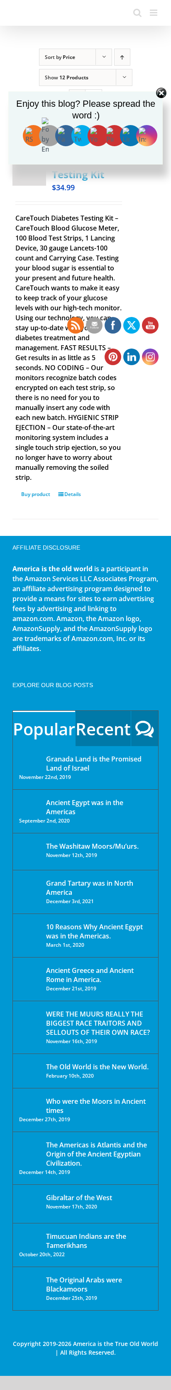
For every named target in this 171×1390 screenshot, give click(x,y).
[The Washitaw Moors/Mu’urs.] (30, 852)
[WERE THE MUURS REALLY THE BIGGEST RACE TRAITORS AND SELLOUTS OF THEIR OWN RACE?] (30, 1025)
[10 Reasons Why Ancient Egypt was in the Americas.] (30, 935)
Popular (44, 728)
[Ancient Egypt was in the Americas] (30, 804)
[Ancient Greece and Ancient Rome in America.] (30, 976)
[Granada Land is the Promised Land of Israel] (30, 759)
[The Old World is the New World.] (30, 1070)
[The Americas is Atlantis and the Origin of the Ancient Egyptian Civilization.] (30, 1151)
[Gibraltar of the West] (30, 1204)
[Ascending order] (122, 57)
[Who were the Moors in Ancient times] (30, 1102)
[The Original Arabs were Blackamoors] (30, 1287)
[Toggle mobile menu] (154, 12)
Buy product (35, 494)
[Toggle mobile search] (137, 12)
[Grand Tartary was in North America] (30, 889)
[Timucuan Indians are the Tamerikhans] (30, 1238)
